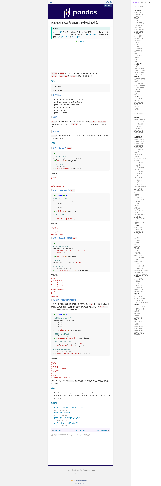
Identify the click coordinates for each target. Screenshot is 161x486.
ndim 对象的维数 (102, 430)
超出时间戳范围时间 (139, 214)
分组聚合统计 (138, 126)
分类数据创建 (138, 281)
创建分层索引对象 (139, 68)
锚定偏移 (136, 193)
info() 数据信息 (58, 430)
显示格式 (136, 251)
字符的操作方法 (138, 231)
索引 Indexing (138, 40)
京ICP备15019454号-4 (80, 483)
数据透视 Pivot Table (140, 141)
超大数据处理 (138, 322)
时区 (135, 221)
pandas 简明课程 (139, 332)
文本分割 (136, 233)
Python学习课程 (92, 34)
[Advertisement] (80, 58)
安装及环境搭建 (138, 14)
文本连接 (136, 238)
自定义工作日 (138, 188)
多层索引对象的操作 (139, 70)
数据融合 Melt (138, 147)
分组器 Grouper (138, 132)
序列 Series (137, 27)
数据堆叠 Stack (138, 143)
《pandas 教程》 (57, 32)
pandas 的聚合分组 (139, 119)
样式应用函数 (138, 255)
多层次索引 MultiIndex (140, 66)
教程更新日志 (138, 334)
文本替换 (136, 236)
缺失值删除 (137, 107)
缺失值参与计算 (138, 102)
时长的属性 (137, 201)
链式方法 (136, 324)
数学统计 (136, 44)
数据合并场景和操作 (139, 79)
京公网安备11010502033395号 (81, 480)
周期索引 (136, 212)
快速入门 (136, 18)
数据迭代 (136, 59)
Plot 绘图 (136, 263)
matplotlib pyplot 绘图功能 (141, 270)
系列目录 (136, 3)
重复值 (136, 115)
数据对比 (136, 94)
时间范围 (136, 175)
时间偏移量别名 (138, 190)
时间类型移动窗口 (139, 300)
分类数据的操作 (138, 289)
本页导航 (143, 3)
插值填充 (136, 109)
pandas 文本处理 (139, 227)
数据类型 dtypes (138, 31)
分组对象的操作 (138, 130)
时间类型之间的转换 (139, 218)
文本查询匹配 (138, 240)
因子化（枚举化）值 (139, 154)
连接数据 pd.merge (139, 87)
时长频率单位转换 (139, 199)
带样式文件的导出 (139, 257)
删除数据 (136, 57)
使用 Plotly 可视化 (139, 272)
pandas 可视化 (138, 261)
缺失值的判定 (138, 100)
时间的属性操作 (138, 171)
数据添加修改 (138, 55)
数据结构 (136, 21)
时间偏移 (136, 182)
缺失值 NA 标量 (138, 113)
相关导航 (109, 2)
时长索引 (136, 203)
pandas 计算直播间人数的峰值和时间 (66, 423)
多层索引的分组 (138, 74)
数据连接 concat (138, 81)
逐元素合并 (137, 92)
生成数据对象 (138, 25)
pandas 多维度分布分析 (62, 412)
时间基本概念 (138, 165)
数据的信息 (137, 42)
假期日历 (136, 195)
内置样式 (136, 248)
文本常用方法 (138, 242)
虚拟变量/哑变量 (138, 150)
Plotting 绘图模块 (139, 266)
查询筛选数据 (138, 48)
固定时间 (136, 169)
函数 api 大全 (138, 315)
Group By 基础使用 (139, 122)
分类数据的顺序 (138, 285)
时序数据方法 (138, 180)
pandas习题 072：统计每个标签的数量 (67, 418)
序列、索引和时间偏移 (140, 186)
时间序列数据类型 (139, 167)
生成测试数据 (138, 317)
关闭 (150, 2)
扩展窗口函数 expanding (141, 302)
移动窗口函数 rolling (139, 298)
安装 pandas (137, 16)
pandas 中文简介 (139, 12)
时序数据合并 (138, 89)
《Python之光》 (75, 37)
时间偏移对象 (138, 184)
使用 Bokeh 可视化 (139, 268)
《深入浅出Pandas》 (63, 37)
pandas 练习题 (138, 328)
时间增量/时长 (138, 197)
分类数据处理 (138, 287)
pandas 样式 (137, 246)
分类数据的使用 (138, 283)
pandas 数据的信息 (80, 430)
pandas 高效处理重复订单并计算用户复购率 (68, 407)
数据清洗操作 (138, 98)
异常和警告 (137, 313)
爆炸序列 (136, 156)
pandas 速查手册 (139, 330)
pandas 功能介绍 (139, 36)
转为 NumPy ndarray (140, 158)
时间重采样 (137, 216)
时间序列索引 (138, 177)
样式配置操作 (138, 253)
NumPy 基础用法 (139, 23)
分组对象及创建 (138, 124)
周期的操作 (137, 208)
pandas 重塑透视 (139, 139)
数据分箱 (136, 135)
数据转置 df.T (138, 152)
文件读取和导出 (138, 38)
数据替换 (136, 111)
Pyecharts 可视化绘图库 (141, 274)
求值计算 (136, 46)
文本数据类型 (138, 229)
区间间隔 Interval (139, 223)
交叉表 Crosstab (138, 145)
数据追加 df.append (139, 85)
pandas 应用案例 (139, 326)
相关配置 (136, 311)
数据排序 (136, 53)
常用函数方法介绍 (139, 309)
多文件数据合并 (138, 83)
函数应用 (136, 61)
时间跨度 (136, 205)
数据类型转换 (138, 51)
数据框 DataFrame (139, 29)
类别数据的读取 (138, 291)
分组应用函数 (138, 128)
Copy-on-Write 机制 (139, 307)
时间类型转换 (138, 173)
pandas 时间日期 (139, 162)
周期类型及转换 (138, 210)
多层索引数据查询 (139, 72)
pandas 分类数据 (139, 279)
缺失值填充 (137, 104)
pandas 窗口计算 (139, 296)
